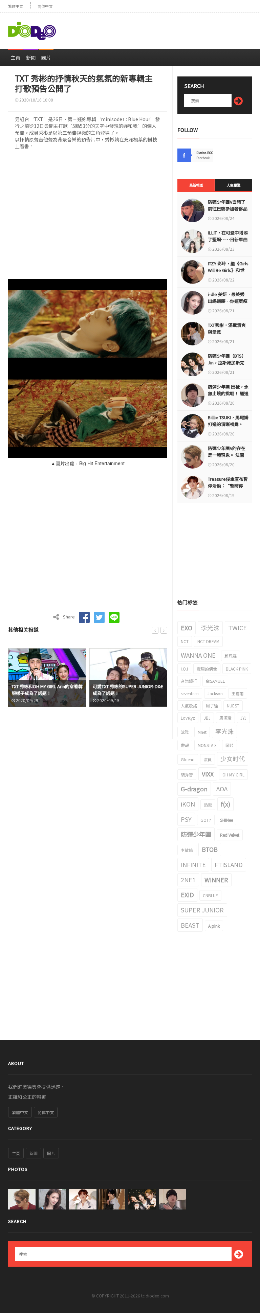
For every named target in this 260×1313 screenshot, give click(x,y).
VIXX (208, 773)
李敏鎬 (187, 850)
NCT (185, 641)
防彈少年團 (196, 834)
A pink (214, 926)
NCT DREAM (208, 641)
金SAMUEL (215, 681)
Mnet (202, 732)
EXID (187, 894)
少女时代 (232, 758)
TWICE (237, 627)
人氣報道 (233, 184)
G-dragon (194, 788)
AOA (222, 788)
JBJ (207, 718)
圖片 (46, 57)
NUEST (233, 705)
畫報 (185, 745)
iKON (188, 803)
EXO (186, 627)
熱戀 (208, 805)
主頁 (15, 57)
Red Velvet (229, 835)
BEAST (190, 925)
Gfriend (188, 759)
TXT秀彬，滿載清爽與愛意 (227, 328)
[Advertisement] (172, 28)
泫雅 (185, 732)
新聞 (31, 57)
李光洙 (210, 627)
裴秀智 (187, 774)
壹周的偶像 (207, 669)
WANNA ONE (198, 655)
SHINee (226, 820)
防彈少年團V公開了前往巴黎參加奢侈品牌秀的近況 (227, 209)
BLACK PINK (237, 669)
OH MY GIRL (233, 774)
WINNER (216, 879)
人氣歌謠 (189, 705)
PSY (186, 819)
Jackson (215, 693)
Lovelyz (188, 718)
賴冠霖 (230, 656)
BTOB (210, 849)
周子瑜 (212, 705)
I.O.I (184, 669)
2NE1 (188, 879)
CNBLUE (210, 895)
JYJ (243, 718)
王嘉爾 (238, 693)
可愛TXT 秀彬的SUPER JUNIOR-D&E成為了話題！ (47, 689)
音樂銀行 (189, 681)
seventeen (190, 693)
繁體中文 (15, 6)
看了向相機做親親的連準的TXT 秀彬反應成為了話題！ (128, 689)
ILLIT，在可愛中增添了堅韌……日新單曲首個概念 (228, 239)
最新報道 (196, 184)
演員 (207, 759)
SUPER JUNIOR (202, 909)
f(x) (225, 803)
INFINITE (193, 864)
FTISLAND (229, 864)
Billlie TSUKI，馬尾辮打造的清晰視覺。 (228, 420)
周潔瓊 (225, 718)
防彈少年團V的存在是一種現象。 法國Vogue (226, 455)
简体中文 (45, 6)
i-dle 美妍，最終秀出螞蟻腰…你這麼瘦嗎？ (227, 301)
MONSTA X (207, 745)
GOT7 (205, 820)
